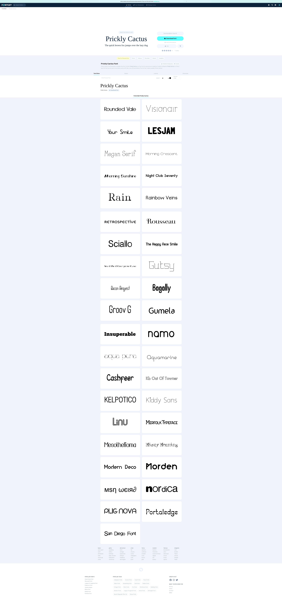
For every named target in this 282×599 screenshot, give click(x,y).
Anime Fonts (142, 590)
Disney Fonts (133, 594)
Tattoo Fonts (117, 583)
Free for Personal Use (123, 58)
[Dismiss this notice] (186, 1)
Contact (171, 590)
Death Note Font (89, 579)
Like (167, 46)
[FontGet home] (6, 5)
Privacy (171, 586)
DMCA (170, 592)
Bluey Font (87, 589)
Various (140, 58)
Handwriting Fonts (127, 583)
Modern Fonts (146, 583)
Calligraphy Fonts (118, 580)
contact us (156, 1)
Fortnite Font (88, 593)
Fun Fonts (134, 587)
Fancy (133, 58)
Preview (175, 76)
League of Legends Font (91, 583)
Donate (177, 63)
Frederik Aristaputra (167, 63)
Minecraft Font (88, 581)
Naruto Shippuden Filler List (120, 594)
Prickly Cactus (133, 66)
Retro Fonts (126, 587)
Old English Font (151, 590)
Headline (161, 58)
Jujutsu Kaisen (88, 587)
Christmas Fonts (144, 587)
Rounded (147, 58)
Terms (170, 588)
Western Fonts (117, 590)
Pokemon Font (88, 585)
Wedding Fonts (154, 587)
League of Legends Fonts (130, 590)
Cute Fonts (137, 583)
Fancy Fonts (146, 580)
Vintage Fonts (117, 587)
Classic (154, 58)
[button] (269, 5)
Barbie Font (88, 591)
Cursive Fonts (128, 580)
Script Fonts (137, 580)
